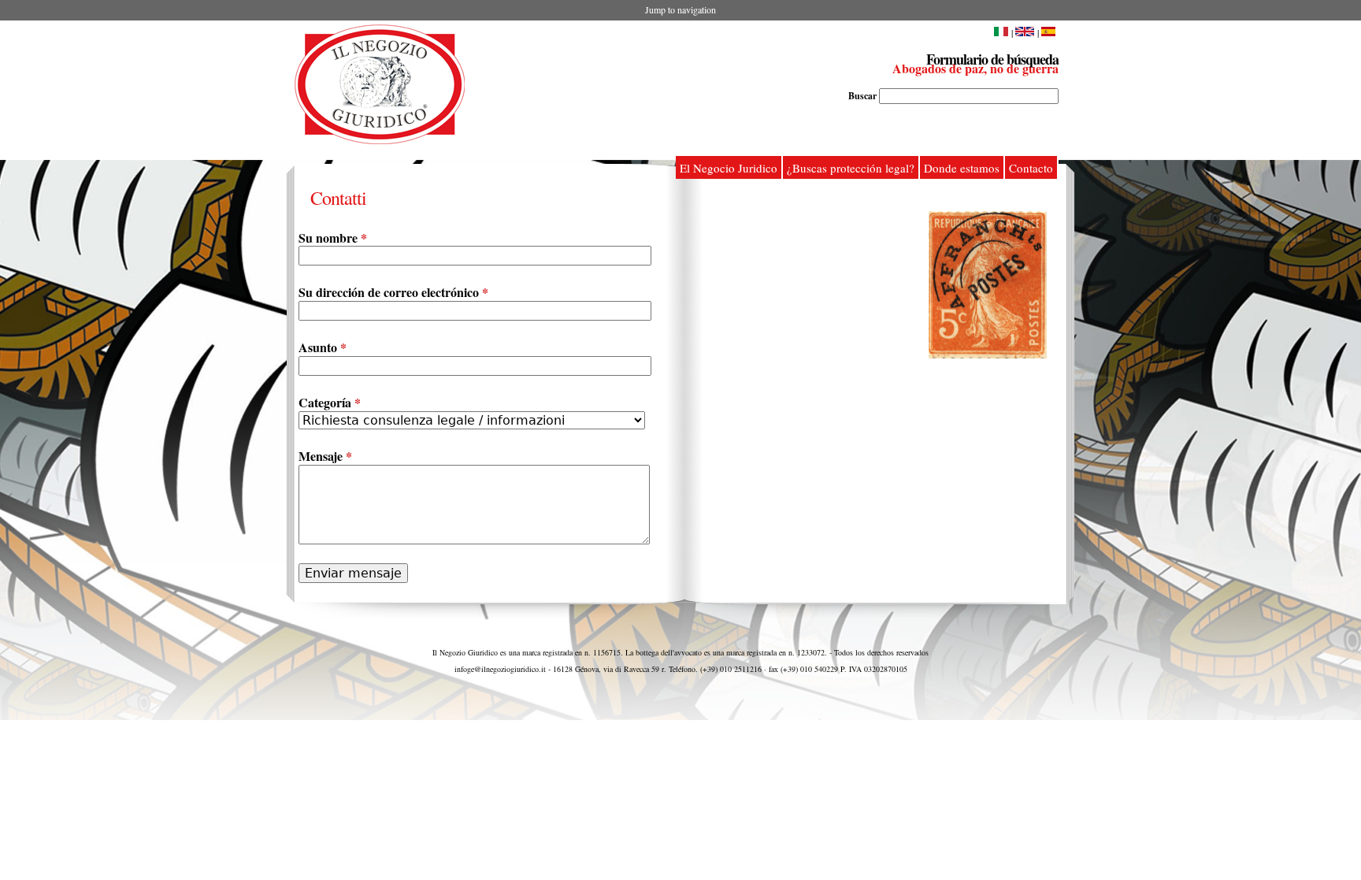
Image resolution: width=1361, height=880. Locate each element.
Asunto (323, 348)
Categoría (330, 403)
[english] (1024, 32)
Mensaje (325, 456)
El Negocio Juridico (728, 168)
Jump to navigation (680, 9)
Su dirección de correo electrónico (393, 292)
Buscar (863, 95)
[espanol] (1050, 32)
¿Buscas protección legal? (850, 168)
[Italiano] (1001, 32)
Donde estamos (961, 168)
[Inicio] (380, 84)
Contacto (1031, 168)
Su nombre (333, 238)
